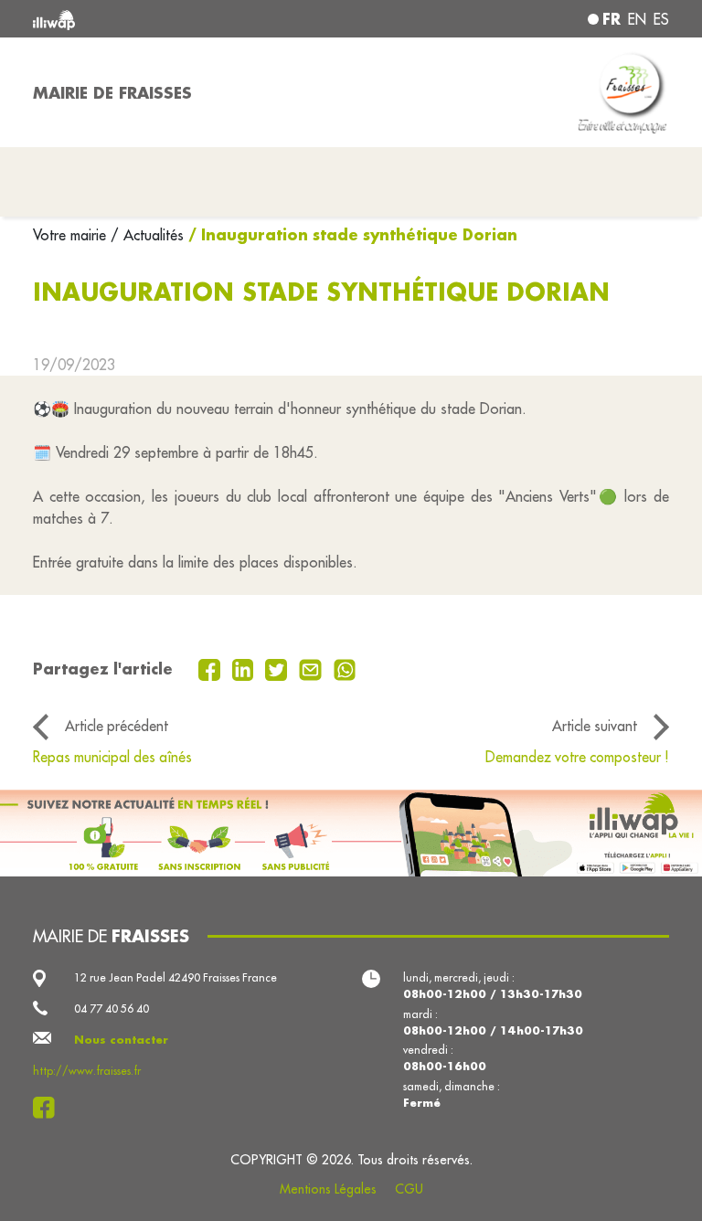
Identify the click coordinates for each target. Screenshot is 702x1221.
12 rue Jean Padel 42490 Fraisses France (175, 977)
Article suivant (594, 726)
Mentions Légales (328, 1189)
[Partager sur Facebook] (212, 668)
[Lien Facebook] (49, 1108)
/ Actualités (147, 235)
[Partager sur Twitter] (278, 668)
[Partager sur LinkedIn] (245, 668)
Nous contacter (121, 1039)
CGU (409, 1189)
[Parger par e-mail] (312, 668)
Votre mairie (72, 235)
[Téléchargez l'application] (351, 833)
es (661, 19)
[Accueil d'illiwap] (159, 18)
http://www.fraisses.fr (87, 1071)
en (637, 19)
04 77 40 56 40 (111, 1008)
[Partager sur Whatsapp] (345, 668)
